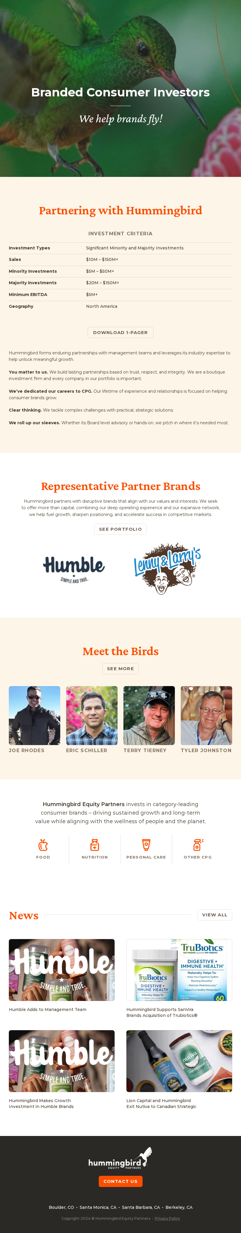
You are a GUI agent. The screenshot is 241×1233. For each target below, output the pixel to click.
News (225, 11)
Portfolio (169, 11)
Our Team (199, 11)
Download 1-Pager (120, 332)
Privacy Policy (167, 1218)
